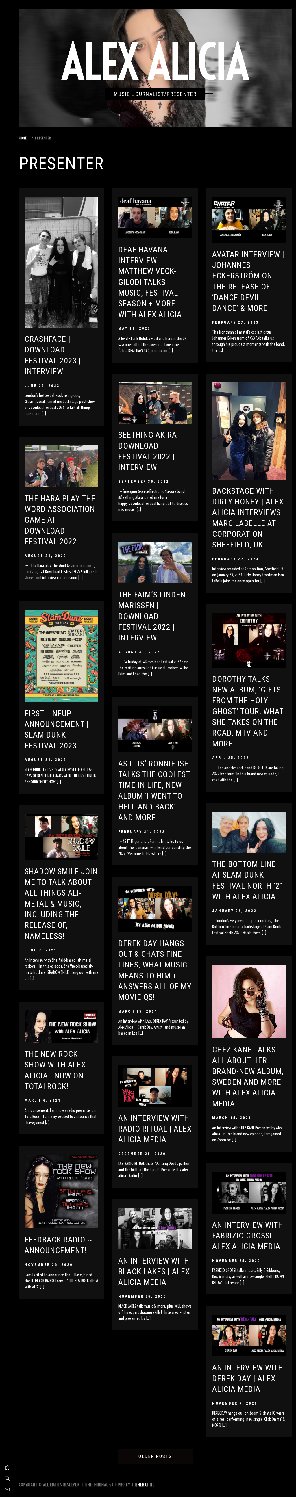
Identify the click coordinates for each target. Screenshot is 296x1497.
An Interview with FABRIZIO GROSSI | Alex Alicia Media (247, 1235)
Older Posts (155, 1456)
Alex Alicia (155, 62)
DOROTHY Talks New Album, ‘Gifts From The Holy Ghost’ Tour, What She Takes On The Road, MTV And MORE (247, 711)
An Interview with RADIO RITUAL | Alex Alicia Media (155, 1129)
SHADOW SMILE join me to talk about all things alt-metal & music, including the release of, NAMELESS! (61, 904)
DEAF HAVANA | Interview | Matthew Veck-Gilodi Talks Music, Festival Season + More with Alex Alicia (150, 282)
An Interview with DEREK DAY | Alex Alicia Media (247, 1378)
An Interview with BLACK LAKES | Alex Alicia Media (154, 1271)
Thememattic (143, 1484)
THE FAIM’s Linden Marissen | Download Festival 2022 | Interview (152, 616)
